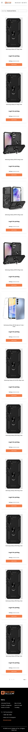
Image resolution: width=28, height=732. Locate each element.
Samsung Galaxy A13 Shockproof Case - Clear (14, 325)
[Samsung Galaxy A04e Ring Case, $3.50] (14, 529)
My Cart (24, 2)
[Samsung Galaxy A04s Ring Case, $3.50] (14, 474)
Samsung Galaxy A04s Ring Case (14, 490)
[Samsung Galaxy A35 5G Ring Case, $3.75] (14, 253)
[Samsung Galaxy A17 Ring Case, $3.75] (14, 88)
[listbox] (13, 11)
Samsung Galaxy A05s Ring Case (14, 601)
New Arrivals (17, 703)
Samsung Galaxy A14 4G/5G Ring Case (14, 380)
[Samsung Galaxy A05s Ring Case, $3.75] (14, 584)
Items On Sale (18, 705)
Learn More (14, 64)
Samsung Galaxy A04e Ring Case (14, 545)
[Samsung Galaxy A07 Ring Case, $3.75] (14, 33)
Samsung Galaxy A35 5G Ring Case (14, 270)
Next (25, 679)
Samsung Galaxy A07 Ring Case (14, 49)
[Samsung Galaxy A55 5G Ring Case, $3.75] (14, 198)
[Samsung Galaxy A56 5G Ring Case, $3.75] (14, 143)
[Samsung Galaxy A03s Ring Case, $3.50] (14, 419)
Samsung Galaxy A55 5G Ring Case (14, 214)
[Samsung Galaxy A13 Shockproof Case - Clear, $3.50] (14, 308)
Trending (16, 707)
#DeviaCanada (7, 720)
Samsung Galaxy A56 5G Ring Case (14, 159)
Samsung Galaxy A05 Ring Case (14, 656)
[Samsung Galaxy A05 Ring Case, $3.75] (14, 639)
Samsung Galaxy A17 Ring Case (14, 104)
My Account (18, 2)
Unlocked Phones (5, 703)
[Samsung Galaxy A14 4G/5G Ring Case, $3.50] (14, 364)
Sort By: (4, 11)
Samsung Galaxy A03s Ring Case (14, 435)
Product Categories (6, 705)
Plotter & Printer (5, 707)
